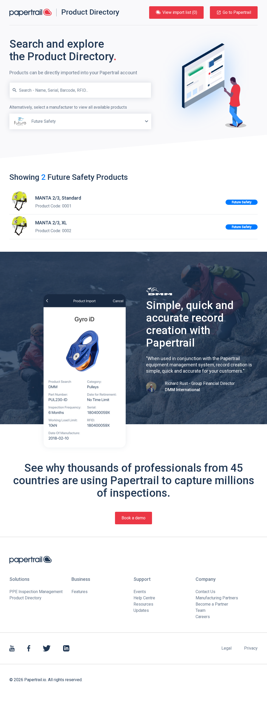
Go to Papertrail (237, 12)
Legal (226, 648)
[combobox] (80, 116)
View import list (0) (179, 12)
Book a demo (133, 517)
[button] (146, 121)
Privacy (251, 648)
